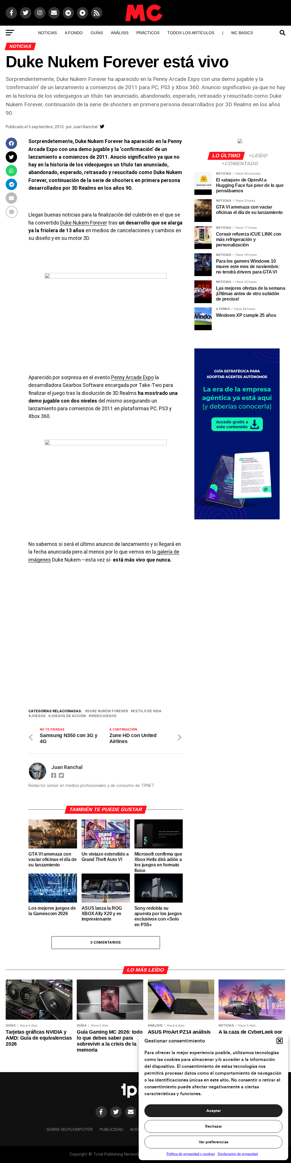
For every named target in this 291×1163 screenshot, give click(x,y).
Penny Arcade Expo (132, 377)
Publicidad (111, 1129)
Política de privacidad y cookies (191, 1154)
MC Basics (242, 32)
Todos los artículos (190, 32)
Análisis (119, 32)
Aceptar (213, 1111)
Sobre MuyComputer (69, 1129)
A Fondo (74, 32)
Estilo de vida (147, 711)
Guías (97, 32)
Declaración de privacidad (238, 1154)
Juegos (38, 716)
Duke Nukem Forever (83, 223)
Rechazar (213, 1127)
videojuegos (104, 716)
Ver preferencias (213, 1142)
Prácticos (147, 32)
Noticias (47, 32)
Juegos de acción (68, 716)
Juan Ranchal (85, 127)
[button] (279, 1041)
